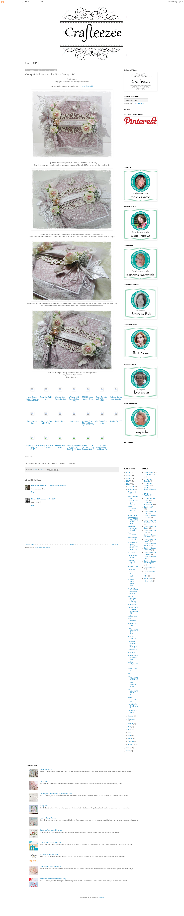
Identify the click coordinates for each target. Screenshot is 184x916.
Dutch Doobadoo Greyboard (150, 536)
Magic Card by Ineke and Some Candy (53, 879)
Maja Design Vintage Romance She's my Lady (32, 399)
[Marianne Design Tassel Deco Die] (115, 391)
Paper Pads (148, 578)
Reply (33, 492)
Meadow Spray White (60, 446)
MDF (145, 576)
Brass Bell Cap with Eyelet (46, 422)
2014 (128, 751)
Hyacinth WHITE (116, 421)
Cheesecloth (73, 421)
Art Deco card (132, 552)
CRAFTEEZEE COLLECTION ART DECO (133, 692)
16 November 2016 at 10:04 (46, 499)
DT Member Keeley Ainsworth (150, 489)
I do (129, 673)
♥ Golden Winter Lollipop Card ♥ (131, 582)
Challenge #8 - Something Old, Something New (56, 794)
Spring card (44, 806)
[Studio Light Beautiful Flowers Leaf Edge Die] (102, 439)
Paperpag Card (133, 567)
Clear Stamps (148, 472)
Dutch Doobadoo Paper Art (150, 544)
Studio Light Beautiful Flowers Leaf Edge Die (102, 447)
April (129, 735)
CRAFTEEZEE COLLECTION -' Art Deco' (133, 678)
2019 (128, 475)
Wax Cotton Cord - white (101, 422)
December (131, 486)
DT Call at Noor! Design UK (49, 854)
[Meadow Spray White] (60, 439)
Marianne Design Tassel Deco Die (116, 398)
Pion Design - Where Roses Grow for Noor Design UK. (133, 546)
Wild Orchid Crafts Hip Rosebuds (46, 446)
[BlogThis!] (50, 470)
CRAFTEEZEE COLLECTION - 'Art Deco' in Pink (133, 573)
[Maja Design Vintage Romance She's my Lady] (32, 391)
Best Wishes (132, 605)
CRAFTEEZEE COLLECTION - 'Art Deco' (133, 520)
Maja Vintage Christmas (132, 538)
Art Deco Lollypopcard (133, 664)
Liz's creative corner (38, 486)
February (131, 741)
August (130, 724)
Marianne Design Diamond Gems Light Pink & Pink (87, 423)
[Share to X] (52, 470)
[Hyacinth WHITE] (115, 415)
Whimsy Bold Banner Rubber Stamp (74, 399)
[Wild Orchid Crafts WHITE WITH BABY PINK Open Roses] (74, 439)
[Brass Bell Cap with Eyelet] (46, 415)
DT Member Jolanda (148, 480)
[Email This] (48, 470)
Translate (140, 103)
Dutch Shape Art (149, 567)
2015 (128, 748)
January (131, 744)
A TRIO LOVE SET (132, 669)
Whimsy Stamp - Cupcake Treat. (133, 657)
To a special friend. (132, 493)
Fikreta (33, 499)
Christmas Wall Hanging (133, 556)
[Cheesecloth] (74, 415)
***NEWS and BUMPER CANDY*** (52, 842)
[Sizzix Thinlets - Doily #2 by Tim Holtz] (102, 391)
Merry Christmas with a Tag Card (132, 509)
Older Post (114, 544)
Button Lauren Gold (32, 422)
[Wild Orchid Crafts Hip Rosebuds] (46, 439)
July (129, 727)
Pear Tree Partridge (132, 637)
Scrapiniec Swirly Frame (46, 398)
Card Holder (44, 781)
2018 (128, 478)
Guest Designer (149, 571)
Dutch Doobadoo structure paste (150, 562)
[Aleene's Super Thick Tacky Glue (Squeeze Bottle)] (88, 439)
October (131, 716)
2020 (128, 472)
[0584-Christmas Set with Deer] (88, 391)
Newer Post (30, 544)
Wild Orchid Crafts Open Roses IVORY (32, 447)
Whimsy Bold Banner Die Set (60, 398)
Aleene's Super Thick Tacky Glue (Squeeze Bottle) (87, 447)
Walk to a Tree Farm (132, 624)
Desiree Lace (60, 421)
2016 (128, 484)
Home (27, 63)
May (129, 732)
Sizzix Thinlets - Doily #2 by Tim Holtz (102, 399)
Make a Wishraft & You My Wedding (132, 599)
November (131, 489)
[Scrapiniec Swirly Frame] (46, 391)
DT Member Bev (149, 475)
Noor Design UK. (88, 86)
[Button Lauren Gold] (32, 415)
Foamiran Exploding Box (132, 562)
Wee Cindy (131, 653)
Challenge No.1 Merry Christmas (51, 830)
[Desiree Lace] (60, 415)
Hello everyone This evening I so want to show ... (133, 500)
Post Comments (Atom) (42, 548)
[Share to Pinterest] (57, 470)
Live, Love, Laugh (46, 769)
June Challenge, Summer (48, 818)
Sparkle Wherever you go (132, 684)
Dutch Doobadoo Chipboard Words (150, 521)
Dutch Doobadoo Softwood (150, 553)
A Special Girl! (132, 650)
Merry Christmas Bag (132, 699)
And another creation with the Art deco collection (133, 590)
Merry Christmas (132, 534)
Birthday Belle (132, 515)
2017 (128, 481)
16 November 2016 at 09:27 (56, 486)
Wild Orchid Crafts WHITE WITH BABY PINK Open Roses (74, 448)
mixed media (148, 581)
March (130, 738)
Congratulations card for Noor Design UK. (133, 610)
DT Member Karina (148, 484)
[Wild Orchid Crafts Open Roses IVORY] (32, 439)
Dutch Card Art (149, 507)
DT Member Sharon (148, 495)
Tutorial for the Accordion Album (50, 866)
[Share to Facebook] (55, 470)
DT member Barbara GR (148, 503)
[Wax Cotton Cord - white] (102, 415)
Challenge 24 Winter (132, 711)
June (130, 730)
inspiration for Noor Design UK (133, 706)
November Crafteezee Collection (132, 528)
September (131, 719)
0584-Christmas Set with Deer (88, 398)
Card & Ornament (132, 620)
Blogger (101, 897)
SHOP (35, 63)
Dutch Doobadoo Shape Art (150, 549)
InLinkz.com (28, 456)
